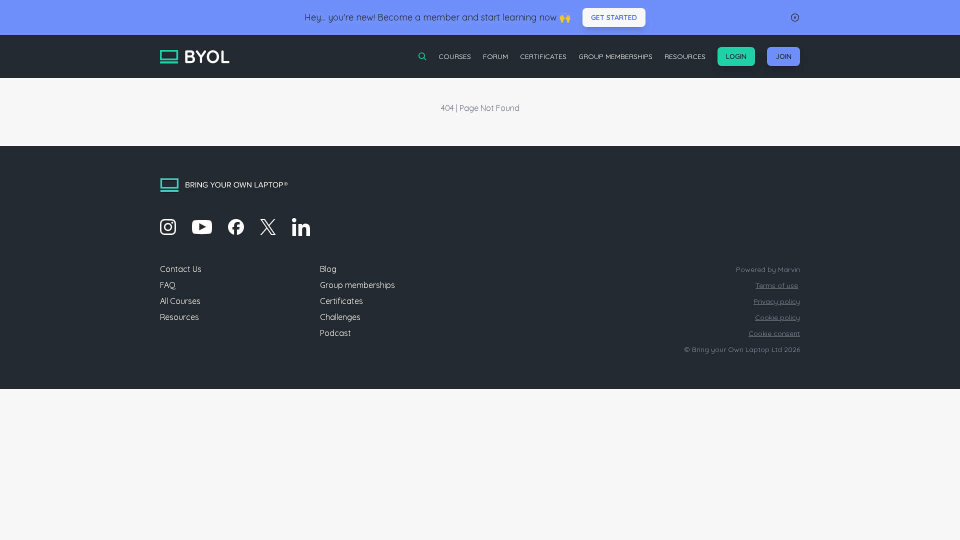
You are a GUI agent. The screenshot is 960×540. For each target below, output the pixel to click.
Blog (328, 269)
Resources (685, 56)
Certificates (543, 56)
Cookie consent (774, 333)
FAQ (168, 285)
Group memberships (357, 285)
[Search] (422, 56)
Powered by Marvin (768, 269)
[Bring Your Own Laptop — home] (195, 57)
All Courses (180, 301)
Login (736, 56)
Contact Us (181, 269)
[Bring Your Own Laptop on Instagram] (168, 227)
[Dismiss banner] (795, 17)
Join (784, 56)
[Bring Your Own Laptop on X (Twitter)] (268, 227)
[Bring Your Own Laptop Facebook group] (236, 227)
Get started (614, 17)
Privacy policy (777, 301)
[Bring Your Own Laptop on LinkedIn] (301, 227)
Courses (454, 56)
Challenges (340, 317)
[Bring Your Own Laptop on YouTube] (202, 227)
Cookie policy (777, 317)
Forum (495, 56)
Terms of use (777, 285)
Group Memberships (615, 56)
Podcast (335, 333)
